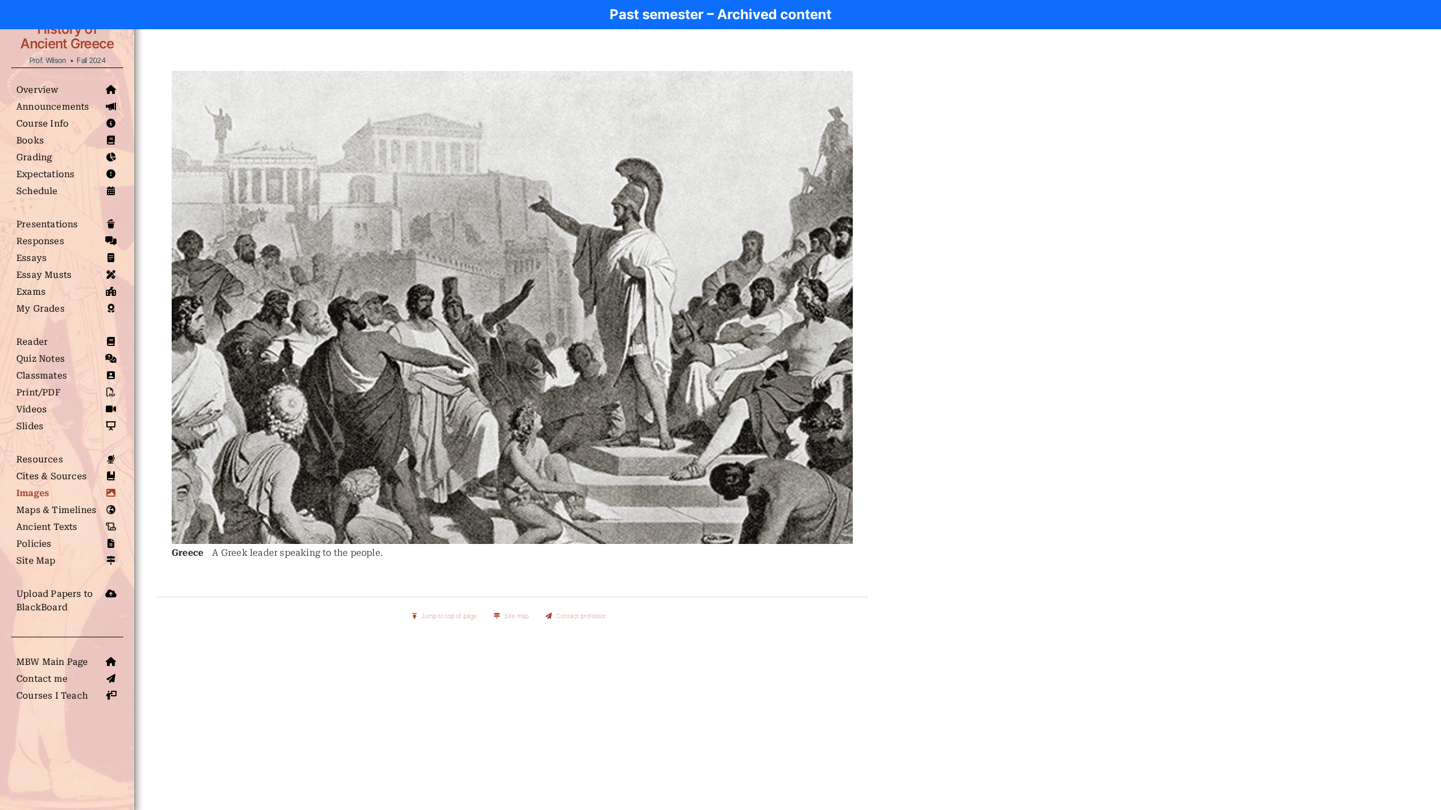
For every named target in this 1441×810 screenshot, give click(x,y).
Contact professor (581, 616)
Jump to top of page (449, 616)
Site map (516, 616)
